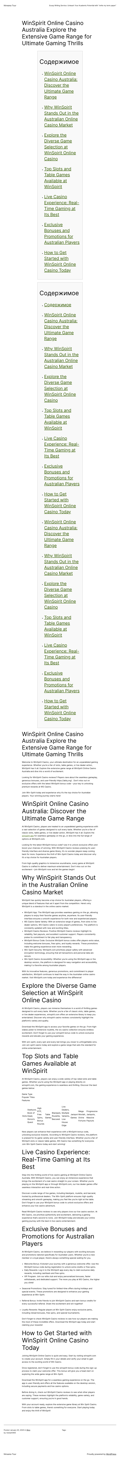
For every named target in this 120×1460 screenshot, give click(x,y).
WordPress (111, 1454)
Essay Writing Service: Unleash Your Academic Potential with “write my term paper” (82, 5)
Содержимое (57, 304)
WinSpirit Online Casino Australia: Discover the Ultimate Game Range (60, 85)
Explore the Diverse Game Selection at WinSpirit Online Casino (60, 146)
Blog (28, 1430)
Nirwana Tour (10, 5)
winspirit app (28, 836)
